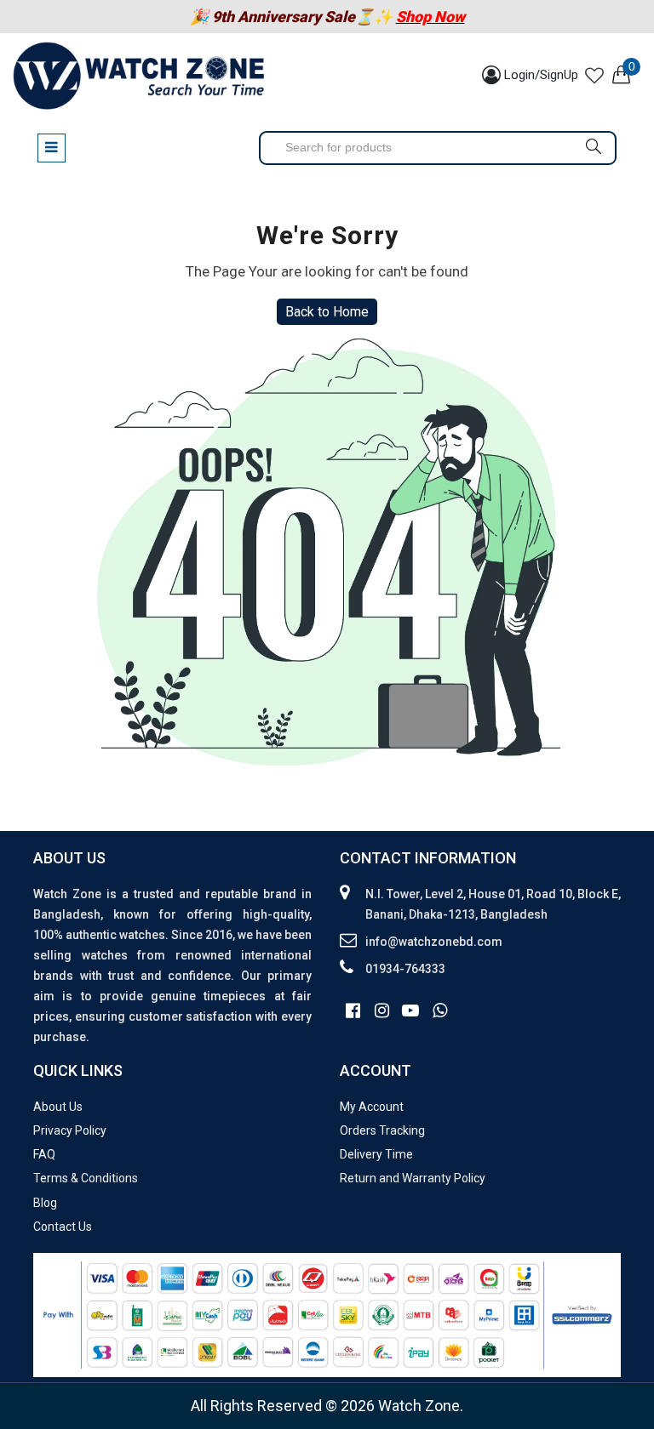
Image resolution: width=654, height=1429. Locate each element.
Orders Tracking (382, 1130)
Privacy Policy (69, 1130)
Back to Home (327, 312)
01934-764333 (405, 969)
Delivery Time (376, 1154)
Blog (45, 1203)
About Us (58, 1106)
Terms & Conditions (85, 1178)
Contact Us (62, 1226)
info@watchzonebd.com (433, 941)
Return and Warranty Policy (412, 1178)
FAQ (44, 1154)
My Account (372, 1106)
